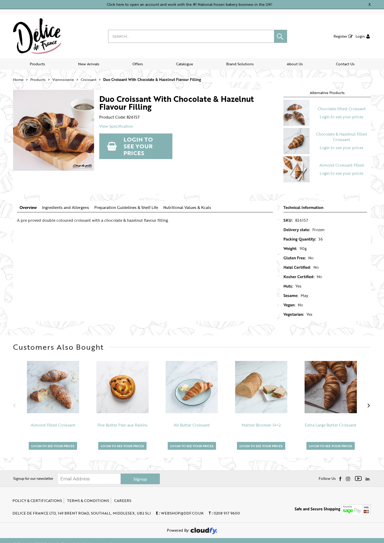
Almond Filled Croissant (53, 425)
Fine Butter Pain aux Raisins (122, 425)
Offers (137, 64)
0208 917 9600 (224, 513)
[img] (340, 478)
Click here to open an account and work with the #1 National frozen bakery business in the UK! (189, 4)
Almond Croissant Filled (341, 165)
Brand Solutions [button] (240, 64)
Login (360, 36)
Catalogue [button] (184, 64)
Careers (122, 500)
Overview (28, 207)
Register (340, 36)
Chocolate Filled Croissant (342, 109)
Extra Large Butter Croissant (330, 425)
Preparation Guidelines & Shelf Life (126, 207)
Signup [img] (140, 479)
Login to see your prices (138, 146)
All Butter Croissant (192, 425)
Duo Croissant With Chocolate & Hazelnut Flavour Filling (152, 79)
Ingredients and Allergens (65, 207)
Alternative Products (327, 92)
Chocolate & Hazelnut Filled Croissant (341, 136)
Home (18, 79)
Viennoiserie (63, 79)
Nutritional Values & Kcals (187, 207)
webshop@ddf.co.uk (179, 513)
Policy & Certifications (37, 500)
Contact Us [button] (345, 64)
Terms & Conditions (88, 500)
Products (37, 64)
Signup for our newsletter (33, 478)
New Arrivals (88, 64)
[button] (280, 36)
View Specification (116, 126)
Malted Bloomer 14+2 (261, 425)
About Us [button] (295, 64)
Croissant (88, 79)
